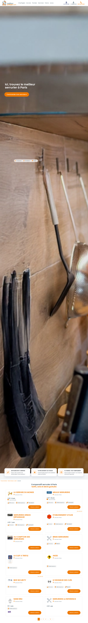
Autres (51, 3)
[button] (81, 3)
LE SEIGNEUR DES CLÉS (62, 580)
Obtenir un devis (34, 507)
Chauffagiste (21, 3)
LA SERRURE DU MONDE (24, 492)
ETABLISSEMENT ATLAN (63, 515)
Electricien (41, 3)
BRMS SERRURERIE (61, 537)
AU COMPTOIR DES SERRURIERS (22, 538)
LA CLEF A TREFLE (21, 555)
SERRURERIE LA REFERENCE (64, 599)
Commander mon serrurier (16, 94)
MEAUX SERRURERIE (61, 492)
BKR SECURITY (20, 580)
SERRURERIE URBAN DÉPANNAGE (22, 516)
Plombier (34, 3)
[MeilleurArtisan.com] (9, 3)
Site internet (79, 511)
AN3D (55, 555)
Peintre (47, 3)
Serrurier (28, 3)
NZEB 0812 (18, 599)
